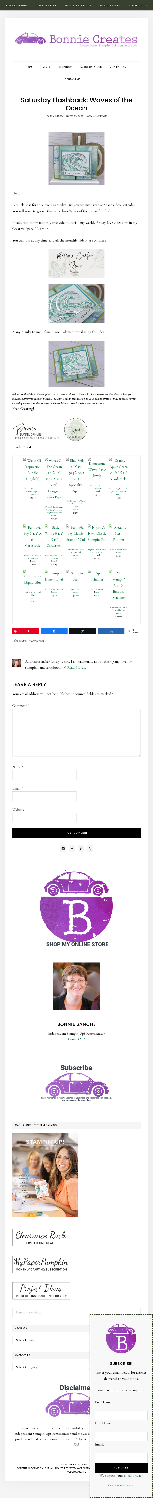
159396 (97, 491)
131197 (33, 561)
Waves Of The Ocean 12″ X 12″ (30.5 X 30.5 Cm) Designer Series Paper (54, 510)
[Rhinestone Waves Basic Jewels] (97, 460)
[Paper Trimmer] (97, 573)
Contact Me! (76, 1039)
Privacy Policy (82, 1464)
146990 (118, 494)
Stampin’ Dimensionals (54, 589)
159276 (54, 561)
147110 (97, 555)
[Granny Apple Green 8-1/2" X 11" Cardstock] (118, 460)
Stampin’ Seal (75, 589)
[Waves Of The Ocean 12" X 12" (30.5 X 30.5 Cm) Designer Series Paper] (54, 460)
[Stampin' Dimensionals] (54, 573)
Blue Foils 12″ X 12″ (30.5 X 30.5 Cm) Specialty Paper (75, 503)
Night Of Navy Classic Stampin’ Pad (97, 550)
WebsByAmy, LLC (76, 1471)
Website (18, 809)
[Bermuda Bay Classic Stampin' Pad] (75, 527)
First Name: (103, 1402)
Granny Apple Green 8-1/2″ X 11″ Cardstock (118, 490)
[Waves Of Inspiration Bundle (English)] (32, 460)
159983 (75, 509)
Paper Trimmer (97, 589)
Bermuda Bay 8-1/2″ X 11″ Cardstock (32, 557)
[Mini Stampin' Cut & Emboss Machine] (118, 573)
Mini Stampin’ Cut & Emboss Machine (118, 609)
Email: (99, 1444)
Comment (20, 705)
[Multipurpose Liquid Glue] (32, 573)
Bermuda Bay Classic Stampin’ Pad (76, 550)
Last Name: (103, 1423)
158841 (32, 494)
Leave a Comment (96, 116)
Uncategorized (36, 641)
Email (17, 788)
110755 (33, 598)
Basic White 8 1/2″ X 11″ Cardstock (54, 557)
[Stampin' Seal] (75, 573)
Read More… (76, 667)
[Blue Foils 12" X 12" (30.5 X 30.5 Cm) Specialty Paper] (75, 460)
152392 (97, 592)
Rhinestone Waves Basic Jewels (97, 487)
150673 (118, 613)
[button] (88, 76)
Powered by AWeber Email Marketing (121, 1485)
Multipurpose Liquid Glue (33, 593)
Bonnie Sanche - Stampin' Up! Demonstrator (76, 38)
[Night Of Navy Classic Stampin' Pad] (97, 527)
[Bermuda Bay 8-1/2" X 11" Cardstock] (32, 527)
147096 (75, 555)
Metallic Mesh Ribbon (118, 549)
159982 (54, 515)
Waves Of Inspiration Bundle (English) (32, 490)
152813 (75, 592)
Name (17, 767)
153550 (118, 552)
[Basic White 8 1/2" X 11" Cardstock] (54, 527)
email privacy (133, 1475)
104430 (54, 592)
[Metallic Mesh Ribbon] (118, 527)
